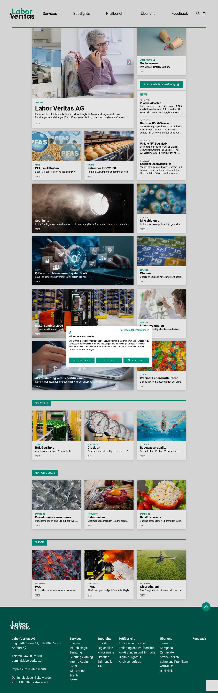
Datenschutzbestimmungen (134, 330)
